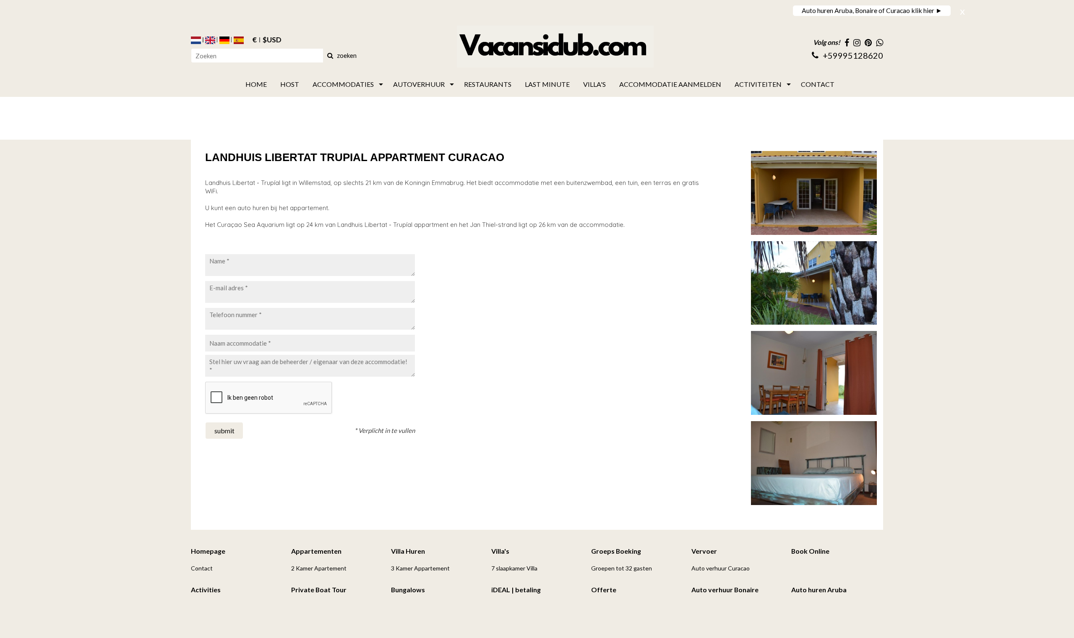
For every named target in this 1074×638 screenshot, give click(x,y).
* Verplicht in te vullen (385, 430)
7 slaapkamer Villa (514, 568)
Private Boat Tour (319, 590)
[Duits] (224, 40)
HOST (289, 84)
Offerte (603, 590)
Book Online (810, 551)
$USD (272, 40)
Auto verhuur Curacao (720, 568)
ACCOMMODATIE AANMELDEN (670, 84)
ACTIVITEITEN (758, 84)
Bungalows (408, 590)
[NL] (196, 40)
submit (224, 431)
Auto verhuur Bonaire (725, 590)
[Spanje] (239, 40)
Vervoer (704, 551)
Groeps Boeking (616, 551)
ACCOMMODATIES (343, 84)
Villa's (500, 551)
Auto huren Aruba (819, 590)
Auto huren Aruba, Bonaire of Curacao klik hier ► (872, 10)
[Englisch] (210, 40)
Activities (206, 590)
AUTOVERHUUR (419, 84)
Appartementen (316, 551)
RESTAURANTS (487, 84)
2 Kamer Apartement (319, 568)
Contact (202, 568)
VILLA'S (594, 84)
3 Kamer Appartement (420, 568)
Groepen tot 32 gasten (621, 568)
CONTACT (817, 84)
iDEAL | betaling (516, 590)
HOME (256, 84)
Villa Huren (408, 551)
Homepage (208, 551)
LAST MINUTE (547, 84)
